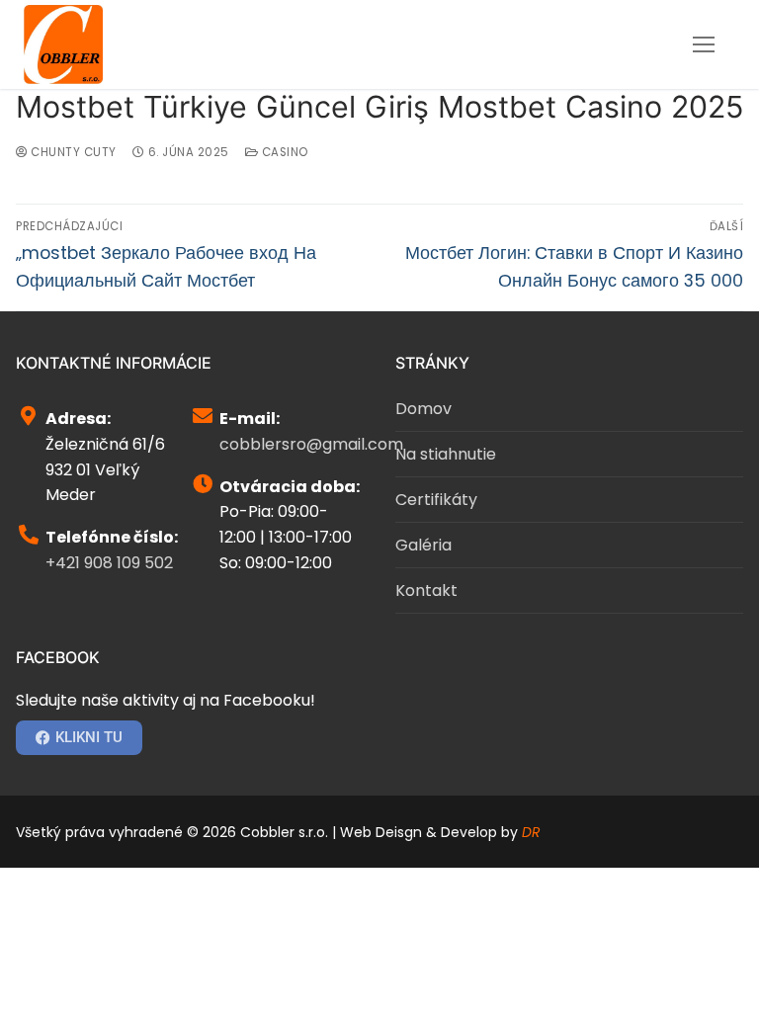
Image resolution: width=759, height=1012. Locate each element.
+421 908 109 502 (109, 562)
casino (283, 152)
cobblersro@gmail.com (311, 444)
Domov (423, 408)
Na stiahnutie (445, 454)
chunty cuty (72, 152)
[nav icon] (703, 44)
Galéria (423, 545)
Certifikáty (436, 499)
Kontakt (426, 590)
